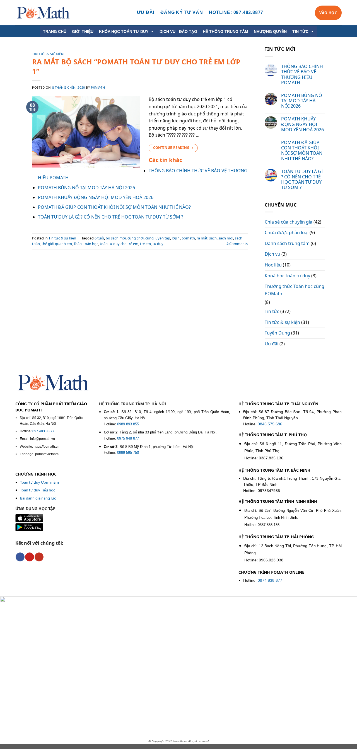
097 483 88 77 (43, 431)
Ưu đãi (271, 344)
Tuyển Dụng (277, 333)
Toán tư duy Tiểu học (37, 490)
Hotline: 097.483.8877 (236, 12)
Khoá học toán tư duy (287, 276)
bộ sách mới (116, 238)
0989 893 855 (128, 424)
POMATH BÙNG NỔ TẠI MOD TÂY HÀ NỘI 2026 (86, 188)
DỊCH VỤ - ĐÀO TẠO (178, 31)
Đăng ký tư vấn (181, 12)
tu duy (158, 243)
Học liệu (273, 265)
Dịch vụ (272, 254)
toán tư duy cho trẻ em (119, 243)
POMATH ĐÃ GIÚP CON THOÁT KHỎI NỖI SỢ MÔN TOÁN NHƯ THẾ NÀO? (115, 207)
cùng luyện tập (157, 238)
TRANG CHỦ (54, 31)
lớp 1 (176, 238)
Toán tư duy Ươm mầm (39, 482)
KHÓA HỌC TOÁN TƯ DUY (123, 31)
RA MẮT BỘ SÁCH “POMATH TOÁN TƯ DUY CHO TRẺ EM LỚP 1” (136, 66)
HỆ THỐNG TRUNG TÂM (225, 31)
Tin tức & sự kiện (48, 54)
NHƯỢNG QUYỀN (270, 31)
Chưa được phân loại (286, 232)
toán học (90, 243)
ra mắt (202, 238)
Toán (78, 243)
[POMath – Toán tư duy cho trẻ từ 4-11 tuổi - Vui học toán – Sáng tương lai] (43, 12)
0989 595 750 (128, 452)
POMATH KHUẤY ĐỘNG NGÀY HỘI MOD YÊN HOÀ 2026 (95, 197)
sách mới (225, 238)
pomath (188, 238)
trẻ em (145, 243)
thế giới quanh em (57, 243)
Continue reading (173, 147)
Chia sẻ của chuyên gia (288, 222)
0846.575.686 (270, 424)
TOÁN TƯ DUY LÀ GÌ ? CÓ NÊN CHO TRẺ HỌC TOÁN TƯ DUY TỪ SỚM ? (110, 217)
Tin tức (272, 311)
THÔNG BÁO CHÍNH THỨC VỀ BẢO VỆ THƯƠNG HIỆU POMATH (302, 74)
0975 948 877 (128, 438)
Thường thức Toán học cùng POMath (294, 290)
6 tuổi (99, 238)
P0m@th (98, 87)
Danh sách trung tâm (287, 243)
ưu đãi (145, 12)
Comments (237, 243)
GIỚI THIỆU (82, 31)
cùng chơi (135, 238)
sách (213, 238)
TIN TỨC (300, 31)
